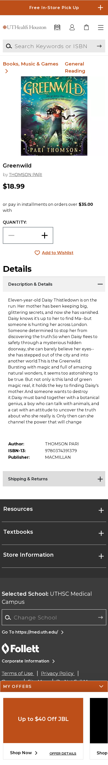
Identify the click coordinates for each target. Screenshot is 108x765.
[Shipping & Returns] (54, 478)
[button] (54, 7)
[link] (86, 27)
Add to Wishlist (57, 252)
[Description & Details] (54, 283)
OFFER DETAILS (62, 753)
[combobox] (54, 617)
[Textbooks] (57, 27)
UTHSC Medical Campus (47, 597)
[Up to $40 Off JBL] (43, 739)
